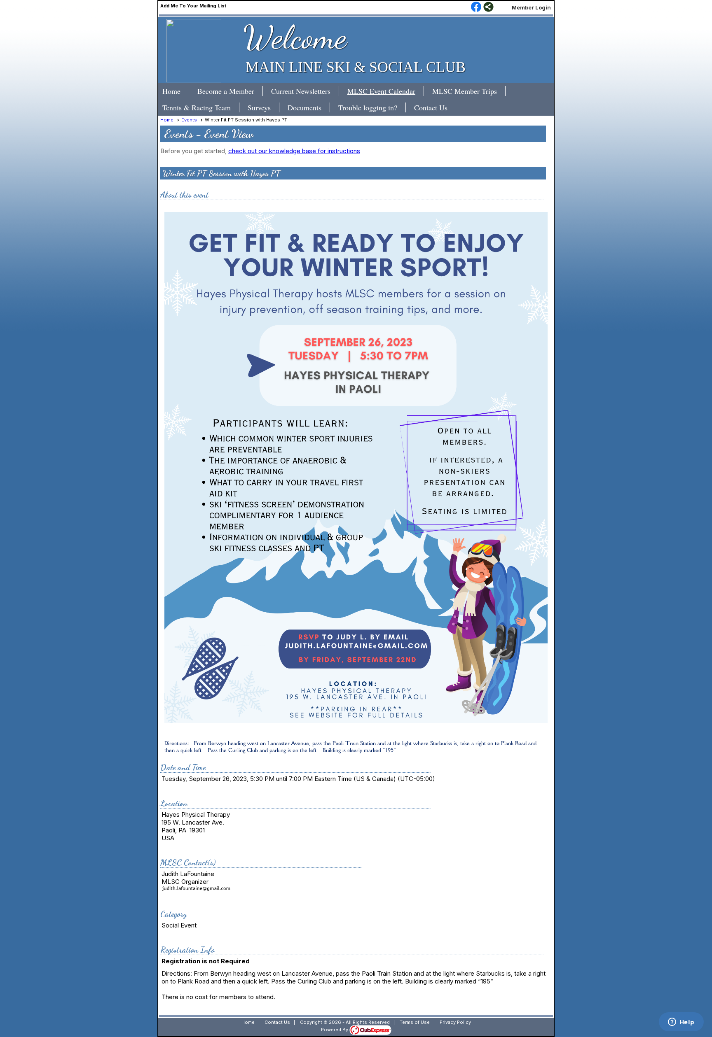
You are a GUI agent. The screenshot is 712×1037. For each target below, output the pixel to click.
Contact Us (430, 107)
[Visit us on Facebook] (476, 7)
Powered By (335, 1029)
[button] (230, 91)
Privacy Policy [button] (455, 1022)
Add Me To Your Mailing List (193, 6)
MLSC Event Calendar (381, 91)
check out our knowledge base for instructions (294, 151)
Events (189, 120)
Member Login (531, 7)
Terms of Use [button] (415, 1022)
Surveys (259, 107)
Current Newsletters (300, 91)
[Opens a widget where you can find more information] (681, 1022)
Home (171, 91)
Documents (304, 107)
